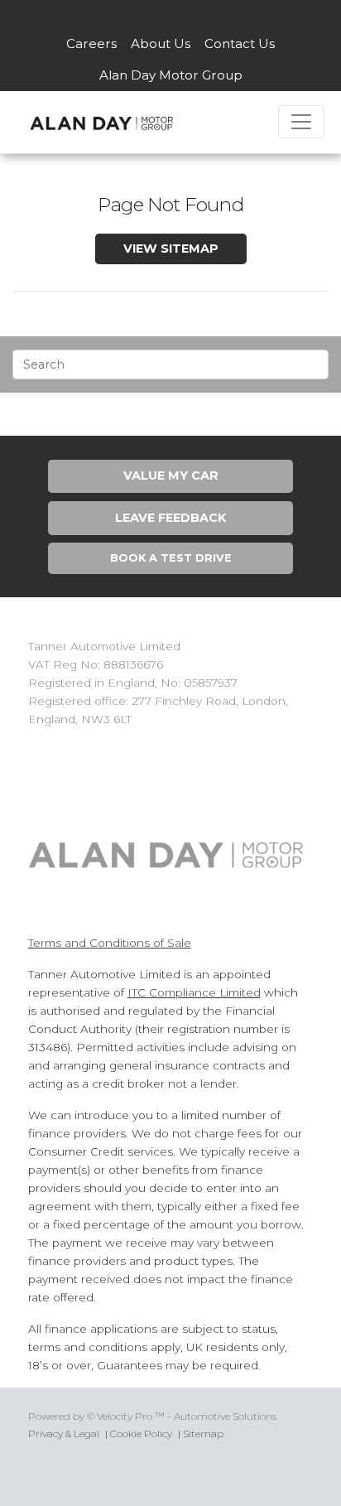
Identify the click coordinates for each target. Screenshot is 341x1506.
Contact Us (239, 43)
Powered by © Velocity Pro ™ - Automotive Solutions (152, 1416)
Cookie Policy (141, 1433)
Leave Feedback (170, 517)
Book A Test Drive (171, 558)
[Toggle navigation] (301, 121)
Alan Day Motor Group (171, 75)
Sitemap (203, 1433)
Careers (91, 43)
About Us (160, 43)
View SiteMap (171, 248)
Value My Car (171, 475)
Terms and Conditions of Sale (109, 942)
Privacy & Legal (63, 1433)
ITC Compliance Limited (194, 992)
